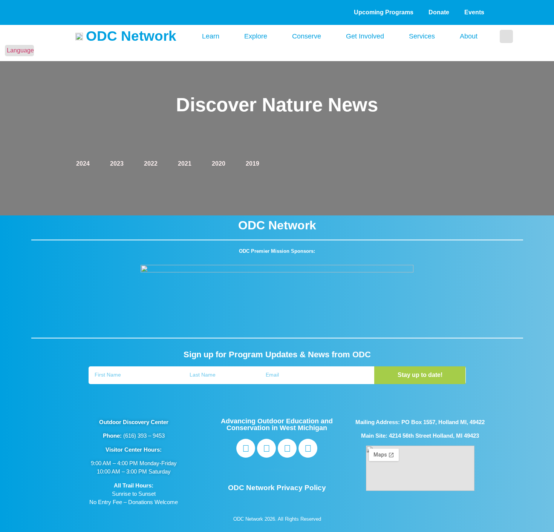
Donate (439, 12)
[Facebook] (245, 448)
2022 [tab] (151, 163)
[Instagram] (266, 448)
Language (20, 50)
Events (474, 12)
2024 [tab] (83, 163)
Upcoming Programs (383, 12)
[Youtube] (307, 448)
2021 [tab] (184, 163)
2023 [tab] (117, 163)
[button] (506, 36)
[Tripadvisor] (287, 448)
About (468, 36)
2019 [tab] (252, 163)
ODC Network (131, 36)
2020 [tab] (218, 163)
